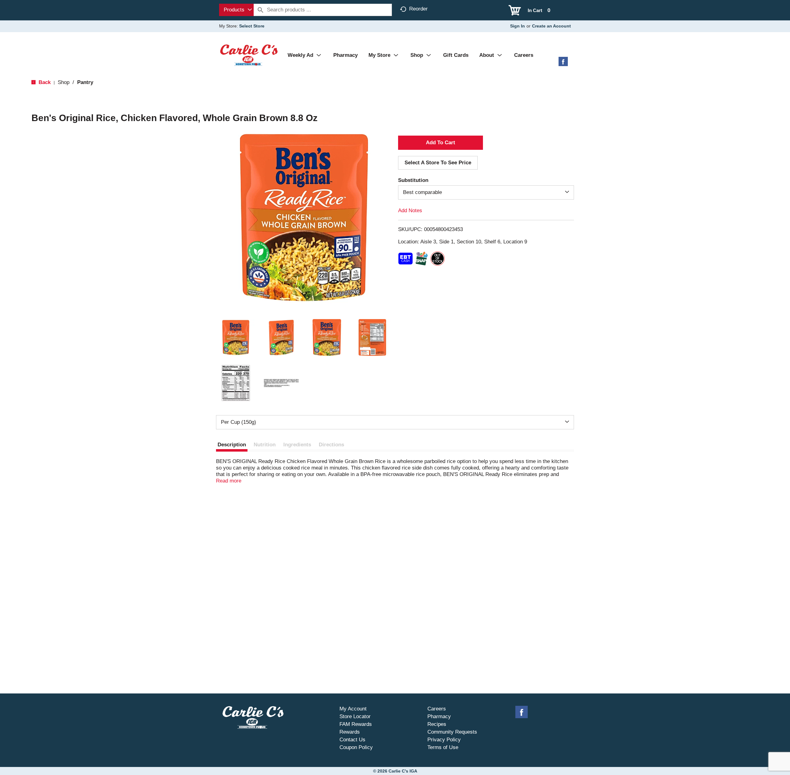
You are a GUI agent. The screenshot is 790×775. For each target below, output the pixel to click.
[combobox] (236, 10)
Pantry (85, 82)
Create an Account (551, 25)
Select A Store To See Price (438, 163)
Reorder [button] (418, 9)
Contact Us (352, 740)
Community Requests (452, 732)
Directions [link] (331, 445)
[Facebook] (563, 64)
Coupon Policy (356, 747)
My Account (353, 709)
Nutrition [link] (265, 445)
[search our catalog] (260, 10)
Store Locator (355, 716)
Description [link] (232, 445)
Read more (228, 481)
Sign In (517, 25)
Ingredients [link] (297, 445)
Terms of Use (442, 747)
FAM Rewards (355, 724)
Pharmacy (439, 716)
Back (44, 82)
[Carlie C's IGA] (249, 55)
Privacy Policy (444, 740)
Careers (436, 709)
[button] (236, 337)
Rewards (349, 732)
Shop (63, 82)
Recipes (436, 724)
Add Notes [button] (410, 210)
